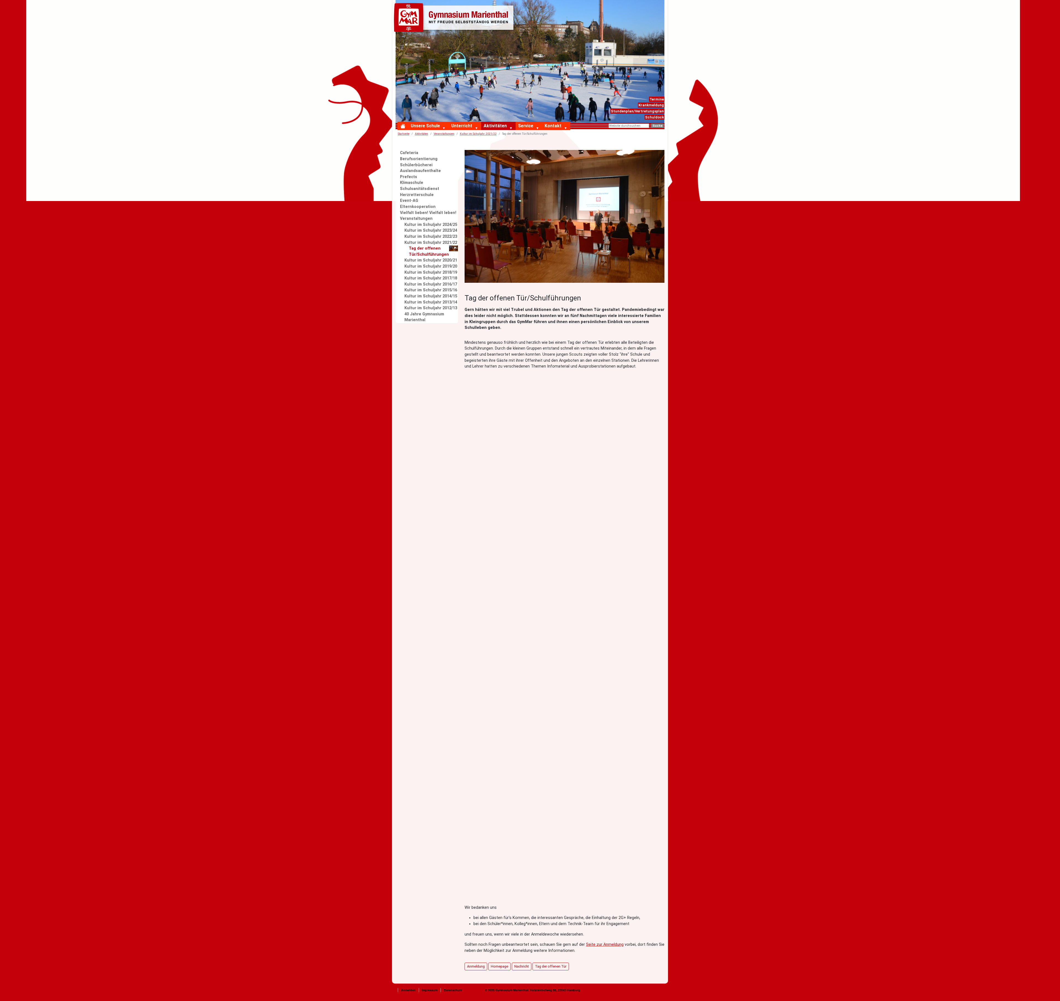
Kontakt (553, 125)
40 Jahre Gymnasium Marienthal (424, 317)
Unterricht (461, 125)
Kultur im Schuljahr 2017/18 (430, 278)
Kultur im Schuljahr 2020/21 (430, 260)
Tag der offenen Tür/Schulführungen (429, 251)
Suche (657, 126)
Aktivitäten (495, 125)
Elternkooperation (418, 206)
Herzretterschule (417, 194)
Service (525, 125)
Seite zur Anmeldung (605, 944)
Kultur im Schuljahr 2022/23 (430, 236)
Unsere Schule (425, 125)
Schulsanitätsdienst (419, 188)
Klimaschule (411, 182)
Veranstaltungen (416, 218)
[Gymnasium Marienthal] (455, 18)
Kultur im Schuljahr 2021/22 (430, 242)
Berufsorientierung (419, 159)
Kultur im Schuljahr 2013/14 (430, 302)
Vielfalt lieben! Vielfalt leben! (428, 212)
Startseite (403, 133)
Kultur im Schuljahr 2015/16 (430, 290)
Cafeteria (409, 152)
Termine (657, 99)
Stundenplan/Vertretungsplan (637, 111)
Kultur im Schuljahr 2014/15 (430, 296)
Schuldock (654, 117)
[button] (445, 128)
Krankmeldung (651, 105)
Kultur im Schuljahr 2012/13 (430, 308)
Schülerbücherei (416, 165)
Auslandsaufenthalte (420, 170)
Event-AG (409, 200)
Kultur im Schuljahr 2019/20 (430, 266)
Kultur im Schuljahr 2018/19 (430, 272)
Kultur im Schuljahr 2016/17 (430, 284)
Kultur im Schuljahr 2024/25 (430, 224)
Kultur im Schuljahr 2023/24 (430, 230)
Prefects (408, 177)
